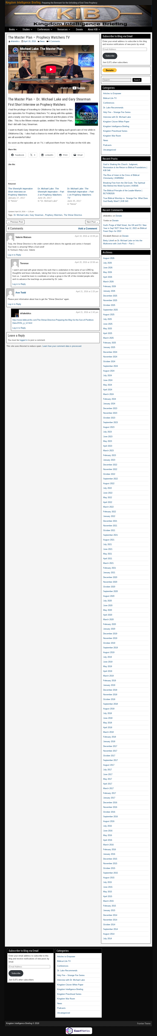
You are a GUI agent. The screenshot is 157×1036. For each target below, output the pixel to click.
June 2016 (107, 831)
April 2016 (107, 840)
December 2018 (110, 690)
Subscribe (109, 56)
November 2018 (110, 694)
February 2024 (109, 399)
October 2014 (109, 924)
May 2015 (107, 891)
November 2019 (110, 638)
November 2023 (110, 413)
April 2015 (107, 896)
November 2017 (110, 751)
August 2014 (108, 934)
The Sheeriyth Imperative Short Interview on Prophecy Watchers (20, 191)
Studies (26, 29)
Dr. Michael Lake (21, 215)
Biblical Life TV (110, 98)
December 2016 (110, 802)
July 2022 (107, 488)
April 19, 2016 (30, 41)
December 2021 (110, 521)
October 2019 (109, 643)
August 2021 (108, 540)
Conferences (43, 29)
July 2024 (107, 375)
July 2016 (107, 826)
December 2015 (110, 859)
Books (12, 29)
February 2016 (109, 849)
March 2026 (108, 281)
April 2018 (107, 727)
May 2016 (107, 835)
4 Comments (54, 41)
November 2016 (110, 807)
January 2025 (109, 347)
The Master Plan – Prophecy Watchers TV (39, 37)
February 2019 (109, 680)
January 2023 (109, 460)
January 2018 (109, 741)
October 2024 (109, 361)
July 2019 (107, 657)
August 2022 (108, 483)
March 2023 (108, 450)
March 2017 (108, 788)
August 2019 (108, 652)
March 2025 (108, 338)
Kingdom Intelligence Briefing (23, 2)
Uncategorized (109, 150)
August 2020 (108, 596)
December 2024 (110, 352)
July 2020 (107, 601)
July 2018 (107, 713)
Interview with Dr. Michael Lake (117, 117)
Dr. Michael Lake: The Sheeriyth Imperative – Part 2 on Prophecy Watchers (51, 191)
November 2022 (110, 469)
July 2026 (107, 263)
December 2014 (110, 915)
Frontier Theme (144, 1023)
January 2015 (109, 910)
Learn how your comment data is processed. (62, 346)
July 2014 (107, 938)
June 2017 (107, 774)
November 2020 (110, 582)
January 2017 (109, 798)
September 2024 (110, 366)
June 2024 (107, 380)
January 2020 (109, 629)
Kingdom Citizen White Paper (116, 121)
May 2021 (107, 554)
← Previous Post (15, 222)
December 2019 (110, 633)
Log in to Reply (14, 255)
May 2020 (107, 610)
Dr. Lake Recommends (113, 107)
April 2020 (107, 615)
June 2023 (107, 436)
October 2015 (109, 868)
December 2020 (110, 577)
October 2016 (109, 812)
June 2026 (107, 267)
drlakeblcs (15, 41)
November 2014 (110, 920)
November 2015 (110, 863)
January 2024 (109, 403)
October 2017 (109, 755)
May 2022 (107, 497)
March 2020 (108, 619)
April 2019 (107, 671)
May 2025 (107, 328)
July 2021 (107, 544)
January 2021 (109, 572)
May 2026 (107, 272)
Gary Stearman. (37, 215)
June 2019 (107, 662)
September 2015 (110, 873)
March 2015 (108, 901)
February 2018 (109, 737)
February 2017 (109, 793)
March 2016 (108, 845)
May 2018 (107, 723)
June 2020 (107, 605)
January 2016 (109, 854)
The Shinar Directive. (73, 215)
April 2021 (107, 558)
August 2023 (108, 427)
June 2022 (107, 493)
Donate (79, 29)
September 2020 (110, 591)
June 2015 (107, 887)
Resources (62, 29)
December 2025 (110, 296)
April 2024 (107, 389)
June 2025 (107, 324)
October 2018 (109, 699)
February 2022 (109, 511)
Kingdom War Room (112, 136)
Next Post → (92, 222)
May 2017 (107, 779)
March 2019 (108, 676)
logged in (24, 340)
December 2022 (110, 465)
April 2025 (107, 333)
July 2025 (107, 319)
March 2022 (108, 507)
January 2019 (109, 685)
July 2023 (107, 432)
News (42, 41)
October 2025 (109, 305)
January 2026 (109, 291)
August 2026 (108, 258)
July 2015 (107, 882)
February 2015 (109, 906)
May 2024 (107, 385)
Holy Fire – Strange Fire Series (117, 112)
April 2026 (107, 277)
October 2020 (109, 587)
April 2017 (107, 784)
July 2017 (107, 769)
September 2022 (110, 479)
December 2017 (110, 746)
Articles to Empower (112, 93)
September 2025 (110, 310)
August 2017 (108, 765)
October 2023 (109, 418)
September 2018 (110, 704)
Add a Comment (87, 228)
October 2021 (109, 530)
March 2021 (108, 563)
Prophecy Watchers (54, 215)
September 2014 (110, 929)
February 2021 (109, 568)
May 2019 (107, 666)
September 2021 (110, 535)
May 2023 (107, 441)
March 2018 (108, 732)
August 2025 (108, 314)
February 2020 (109, 624)
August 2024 (108, 371)
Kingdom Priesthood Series (115, 131)
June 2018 (107, 718)
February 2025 (109, 343)
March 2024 (108, 394)
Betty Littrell (108, 240)
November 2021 (110, 525)
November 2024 (110, 357)
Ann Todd (20, 292)
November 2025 (110, 300)
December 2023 (110, 408)
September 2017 (110, 760)
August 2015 (108, 877)
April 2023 (107, 446)
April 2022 (107, 502)
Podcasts (107, 145)
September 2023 (110, 422)
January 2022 (109, 516)
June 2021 (107, 549)
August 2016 (108, 821)
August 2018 (108, 709)
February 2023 (109, 455)
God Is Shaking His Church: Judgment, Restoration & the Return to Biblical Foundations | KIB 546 (125, 167)
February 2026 (109, 286)
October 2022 (109, 474)
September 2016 (110, 816)
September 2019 (110, 647)
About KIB (93, 29)
